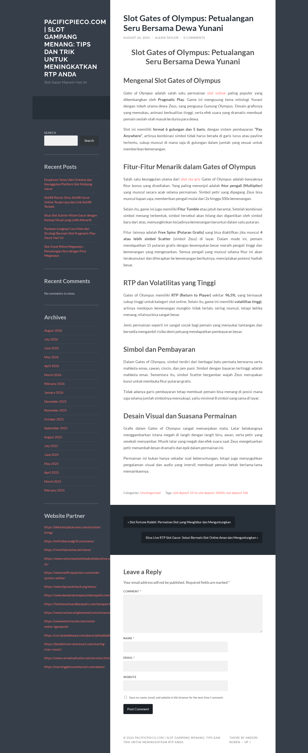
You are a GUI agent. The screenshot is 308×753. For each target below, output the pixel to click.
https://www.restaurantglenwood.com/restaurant (78, 612)
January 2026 (53, 392)
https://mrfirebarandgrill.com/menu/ (69, 541)
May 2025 (51, 463)
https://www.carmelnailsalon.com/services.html (77, 658)
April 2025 (51, 472)
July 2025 (51, 446)
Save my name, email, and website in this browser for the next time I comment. (176, 697)
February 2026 (54, 384)
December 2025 (55, 401)
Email (129, 657)
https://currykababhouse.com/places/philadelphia (78, 635)
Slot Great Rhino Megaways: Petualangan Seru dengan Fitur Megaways (65, 251)
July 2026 (51, 339)
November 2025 (55, 410)
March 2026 (52, 375)
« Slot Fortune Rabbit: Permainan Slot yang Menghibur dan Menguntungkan (179, 522)
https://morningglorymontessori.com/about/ (74, 667)
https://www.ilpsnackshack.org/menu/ (70, 586)
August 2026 (53, 330)
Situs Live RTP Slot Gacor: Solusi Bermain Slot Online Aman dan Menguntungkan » (202, 537)
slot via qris (191, 179)
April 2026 (51, 366)
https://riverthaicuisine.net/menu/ (67, 550)
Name (128, 638)
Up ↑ (247, 742)
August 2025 (53, 437)
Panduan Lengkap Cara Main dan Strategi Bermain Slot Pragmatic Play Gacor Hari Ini (70, 233)
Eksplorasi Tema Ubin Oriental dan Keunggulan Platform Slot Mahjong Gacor (68, 184)
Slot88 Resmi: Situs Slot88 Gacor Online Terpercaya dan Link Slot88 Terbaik (68, 202)
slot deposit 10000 (211, 493)
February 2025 (54, 490)
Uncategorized (150, 493)
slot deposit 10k (237, 493)
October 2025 (54, 419)
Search (50, 132)
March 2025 (52, 481)
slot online (216, 93)
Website (129, 677)
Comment (132, 591)
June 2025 (51, 454)
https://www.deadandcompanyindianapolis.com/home (81, 595)
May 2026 (51, 357)
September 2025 (55, 428)
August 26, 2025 (136, 37)
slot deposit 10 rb (185, 493)
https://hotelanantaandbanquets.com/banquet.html (79, 604)
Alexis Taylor (167, 37)
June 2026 (51, 348)
